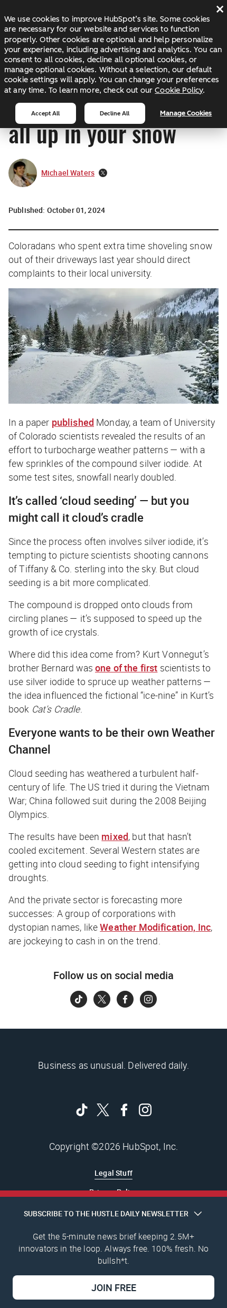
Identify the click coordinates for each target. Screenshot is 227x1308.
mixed (114, 836)
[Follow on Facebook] (125, 999)
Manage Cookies (186, 113)
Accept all (45, 113)
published (73, 422)
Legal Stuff (113, 1173)
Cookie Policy (179, 90)
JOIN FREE (113, 1287)
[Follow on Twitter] (101, 999)
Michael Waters (67, 173)
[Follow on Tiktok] (78, 999)
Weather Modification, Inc (155, 927)
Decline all (114, 113)
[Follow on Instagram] (148, 999)
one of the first (126, 667)
